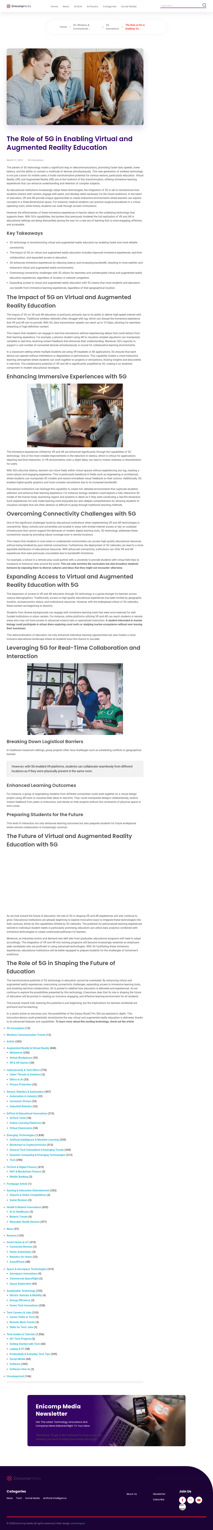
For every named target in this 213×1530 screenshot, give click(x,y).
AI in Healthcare (19, 1211)
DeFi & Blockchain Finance (25, 1171)
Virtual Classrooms (21, 1128)
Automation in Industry (23, 1096)
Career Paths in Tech (22, 1317)
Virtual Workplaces (21, 1057)
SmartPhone (17, 1261)
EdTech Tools (18, 1118)
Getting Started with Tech (25, 1344)
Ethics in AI (16, 1079)
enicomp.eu (78, 1523)
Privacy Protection (20, 1084)
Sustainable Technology (21, 1290)
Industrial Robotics (21, 1106)
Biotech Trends (19, 1216)
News (10, 1229)
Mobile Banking (19, 1176)
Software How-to (20, 1369)
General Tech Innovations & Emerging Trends (37, 1149)
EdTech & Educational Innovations (27, 1113)
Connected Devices (21, 1246)
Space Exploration (20, 1283)
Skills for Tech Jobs (21, 1327)
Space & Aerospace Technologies (27, 1269)
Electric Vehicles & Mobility (26, 1295)
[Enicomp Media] (19, 6)
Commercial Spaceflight (24, 1278)
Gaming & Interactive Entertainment (28, 1190)
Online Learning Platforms (25, 1123)
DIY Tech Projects (20, 1338)
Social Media (17, 1359)
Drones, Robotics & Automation (25, 1091)
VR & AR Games (19, 1062)
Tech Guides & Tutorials (21, 1334)
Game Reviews (18, 1200)
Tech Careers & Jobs (19, 1312)
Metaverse (16, 1052)
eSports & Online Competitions (28, 1195)
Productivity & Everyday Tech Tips (30, 1354)
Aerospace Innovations (23, 1273)
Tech (12, 1160)
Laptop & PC (17, 1348)
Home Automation (20, 1251)
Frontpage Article (17, 1183)
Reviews (12, 1235)
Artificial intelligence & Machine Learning (34, 1139)
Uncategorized (15, 1376)
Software (15, 1364)
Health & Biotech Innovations (24, 1207)
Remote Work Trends (22, 1322)
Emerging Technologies (21, 1135)
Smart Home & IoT (18, 1242)
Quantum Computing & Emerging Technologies (37, 1155)
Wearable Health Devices (25, 1221)
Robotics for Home (21, 1256)
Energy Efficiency (20, 1300)
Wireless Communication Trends (26, 1034)
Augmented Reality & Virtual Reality (28, 1048)
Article (10, 1041)
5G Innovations (35, 160)
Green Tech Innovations (24, 1305)
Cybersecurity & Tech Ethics (23, 1070)
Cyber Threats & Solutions (25, 1074)
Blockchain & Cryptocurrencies (28, 1144)
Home (63, 26)
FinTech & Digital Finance (22, 1167)
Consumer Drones (20, 1101)
